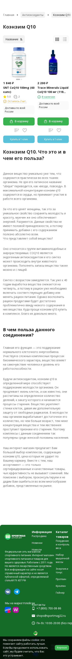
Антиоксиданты (32, 15)
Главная (8, 15)
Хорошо (62, 647)
